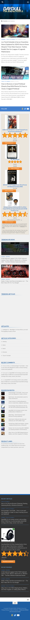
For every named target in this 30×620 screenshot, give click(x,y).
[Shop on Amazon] (22, 109)
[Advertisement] (13, 310)
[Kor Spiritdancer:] (12, 158)
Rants (4, 348)
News (4, 345)
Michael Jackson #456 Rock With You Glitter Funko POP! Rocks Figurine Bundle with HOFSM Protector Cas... (15, 208)
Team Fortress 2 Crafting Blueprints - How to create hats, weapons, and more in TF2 (18, 403)
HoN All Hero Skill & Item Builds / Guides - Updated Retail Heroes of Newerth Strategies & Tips (18, 425)
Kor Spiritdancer (15, 159)
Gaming (3, 39)
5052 (15, 139)
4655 (15, 218)
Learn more (21, 447)
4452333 (4, 557)
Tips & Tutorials (10, 39)
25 (27, 68)
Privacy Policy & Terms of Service (10, 610)
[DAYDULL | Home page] (15, 10)
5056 (15, 164)
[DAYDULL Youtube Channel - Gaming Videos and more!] (28, 109)
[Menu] (28, 2)
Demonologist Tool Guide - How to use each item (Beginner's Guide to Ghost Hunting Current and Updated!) (18, 394)
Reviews (8, 256)
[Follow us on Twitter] (25, 109)
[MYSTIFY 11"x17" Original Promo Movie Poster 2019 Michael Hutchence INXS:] (12, 183)
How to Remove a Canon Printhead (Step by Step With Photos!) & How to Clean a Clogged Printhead (14, 86)
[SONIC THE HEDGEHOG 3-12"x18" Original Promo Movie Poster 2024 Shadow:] (12, 128)
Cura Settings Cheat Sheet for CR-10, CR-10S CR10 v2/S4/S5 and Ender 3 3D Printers (18, 407)
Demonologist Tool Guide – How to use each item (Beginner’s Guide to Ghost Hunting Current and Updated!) (14, 367)
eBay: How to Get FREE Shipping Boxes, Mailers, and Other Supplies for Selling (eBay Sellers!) (18, 434)
